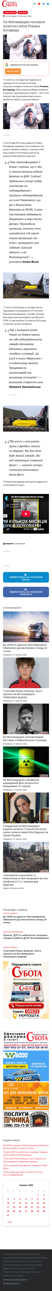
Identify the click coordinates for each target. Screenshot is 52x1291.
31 (8, 1215)
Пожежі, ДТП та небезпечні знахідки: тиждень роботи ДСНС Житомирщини (26, 937)
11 (14, 1203)
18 (14, 1207)
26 (20, 1211)
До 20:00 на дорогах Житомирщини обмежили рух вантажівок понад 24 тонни (25, 648)
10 (8, 1203)
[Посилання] (9, 4)
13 (26, 1203)
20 (26, 1207)
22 (38, 1207)
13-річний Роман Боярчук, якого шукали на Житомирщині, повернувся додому (22, 694)
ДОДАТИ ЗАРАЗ (13, 71)
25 (14, 1211)
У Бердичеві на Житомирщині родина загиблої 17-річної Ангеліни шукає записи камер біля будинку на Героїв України (25, 830)
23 (44, 1207)
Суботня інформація (13, 931)
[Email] (35, 4)
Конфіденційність (11, 1283)
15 (38, 1203)
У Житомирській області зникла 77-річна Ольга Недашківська (23, 1173)
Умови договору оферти (15, 1279)
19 (20, 1207)
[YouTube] (39, 4)
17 (8, 1207)
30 (44, 1211)
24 (8, 1211)
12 (20, 1203)
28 (32, 1211)
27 (26, 1211)
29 (38, 1211)
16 (44, 1203)
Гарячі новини (10, 913)
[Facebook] (44, 4)
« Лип (9, 1222)
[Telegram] (48, 4)
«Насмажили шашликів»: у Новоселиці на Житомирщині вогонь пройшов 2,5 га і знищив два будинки (25, 879)
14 (32, 1203)
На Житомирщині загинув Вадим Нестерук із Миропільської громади (25, 738)
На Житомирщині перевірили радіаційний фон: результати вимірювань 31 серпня (21, 783)
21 (32, 1207)
